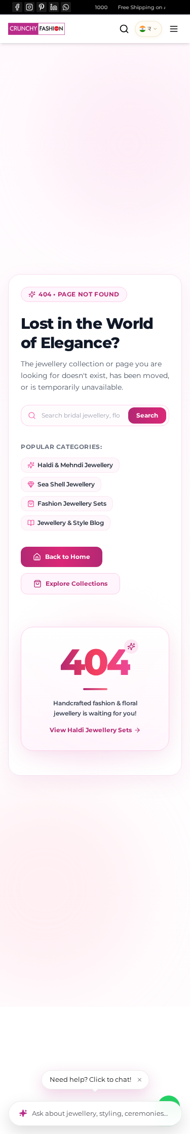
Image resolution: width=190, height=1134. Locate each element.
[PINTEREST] (41, 7)
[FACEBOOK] (17, 7)
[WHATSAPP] (66, 7)
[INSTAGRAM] (29, 7)
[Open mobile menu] (174, 29)
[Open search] (124, 29)
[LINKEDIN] (54, 7)
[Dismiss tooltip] (139, 1080)
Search (147, 415)
